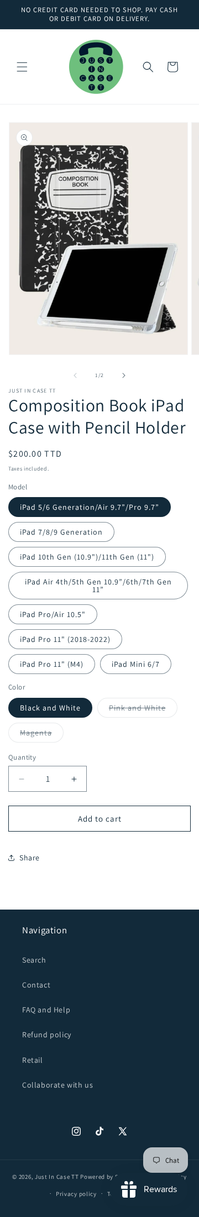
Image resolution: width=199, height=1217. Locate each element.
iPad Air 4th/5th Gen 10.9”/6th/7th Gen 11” (98, 585)
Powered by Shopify (108, 1177)
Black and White (50, 708)
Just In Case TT (57, 1177)
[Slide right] (124, 375)
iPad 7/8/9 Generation (61, 532)
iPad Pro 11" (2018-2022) (65, 639)
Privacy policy (76, 1194)
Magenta (42, 735)
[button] (22, 67)
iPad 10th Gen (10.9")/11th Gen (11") (87, 557)
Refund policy (46, 1035)
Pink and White (143, 710)
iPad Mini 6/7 (136, 664)
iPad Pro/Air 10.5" (53, 614)
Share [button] (29, 858)
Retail (32, 1060)
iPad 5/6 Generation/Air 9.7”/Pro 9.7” (89, 507)
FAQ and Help (46, 1010)
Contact (36, 985)
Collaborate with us (57, 1085)
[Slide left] (75, 375)
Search (34, 960)
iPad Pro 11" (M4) (51, 664)
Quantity (22, 757)
